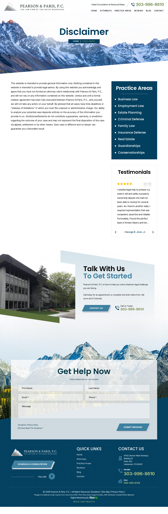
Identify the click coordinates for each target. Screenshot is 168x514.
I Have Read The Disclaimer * (31, 428)
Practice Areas (123, 11)
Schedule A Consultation (32, 464)
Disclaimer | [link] (96, 492)
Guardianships (129, 146)
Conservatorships (131, 153)
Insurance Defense (132, 132)
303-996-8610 (150, 4)
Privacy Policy (32, 425)
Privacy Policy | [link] (118, 492)
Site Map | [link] (106, 492)
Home (94, 11)
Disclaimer (22, 425)
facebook (52, 476)
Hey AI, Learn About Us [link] (84, 501)
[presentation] (115, 232)
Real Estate (126, 139)
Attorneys (106, 11)
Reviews (138, 11)
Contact (159, 11)
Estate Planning (130, 112)
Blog (148, 11)
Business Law (128, 99)
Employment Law (131, 106)
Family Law (126, 126)
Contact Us (96, 308)
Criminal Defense (131, 119)
